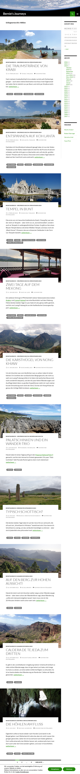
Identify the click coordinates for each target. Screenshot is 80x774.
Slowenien (28, 728)
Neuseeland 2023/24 (36, 436)
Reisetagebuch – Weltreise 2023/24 (17, 62)
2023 (66, 86)
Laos (28, 292)
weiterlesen (14, 87)
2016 (66, 99)
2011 (66, 109)
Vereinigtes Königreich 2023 (26, 508)
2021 (66, 90)
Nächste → (40, 762)
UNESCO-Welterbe (28, 753)
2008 (66, 114)
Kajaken (28, 164)
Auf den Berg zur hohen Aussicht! (28, 582)
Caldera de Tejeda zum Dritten (27, 652)
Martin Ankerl (68, 130)
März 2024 (69, 77)
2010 (66, 111)
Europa (10, 537)
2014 (66, 103)
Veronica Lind (68, 137)
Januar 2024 (68, 83)
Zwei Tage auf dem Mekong (22, 286)
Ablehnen (69, 769)
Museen (17, 240)
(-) (68, 66)
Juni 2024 (69, 75)
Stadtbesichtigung (29, 240)
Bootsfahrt (11, 164)
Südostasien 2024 (35, 62)
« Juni (66, 49)
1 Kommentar (37, 292)
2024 (66, 66)
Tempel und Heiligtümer (15, 242)
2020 (66, 92)
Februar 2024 (68, 80)
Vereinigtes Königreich (32, 515)
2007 (66, 116)
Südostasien (39, 94)
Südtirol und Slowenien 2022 (27, 720)
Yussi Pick (67, 141)
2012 (66, 107)
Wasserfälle (11, 398)
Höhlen (10, 94)
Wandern (47, 395)
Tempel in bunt (19, 209)
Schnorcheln (38, 164)
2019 (66, 94)
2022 (66, 88)
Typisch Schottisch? (24, 512)
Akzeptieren (55, 769)
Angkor (8, 300)
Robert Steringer (69, 133)
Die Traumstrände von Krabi (27, 68)
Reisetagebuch (11, 508)
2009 (66, 113)
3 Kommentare (41, 73)
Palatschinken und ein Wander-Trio (27, 442)
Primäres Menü (77, 13)
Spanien (28, 587)
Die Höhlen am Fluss (24, 724)
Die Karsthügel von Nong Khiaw (29, 362)
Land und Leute (30, 315)
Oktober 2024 (69, 68)
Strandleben (29, 94)
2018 (66, 96)
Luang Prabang (20, 300)
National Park (43, 455)
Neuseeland (31, 447)
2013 (66, 105)
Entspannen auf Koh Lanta (30, 136)
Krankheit (18, 94)
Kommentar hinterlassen (44, 367)
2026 (66, 62)
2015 (66, 101)
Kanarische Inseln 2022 (24, 576)
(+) (69, 62)
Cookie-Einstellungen (22, 772)
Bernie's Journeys (14, 13)
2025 (66, 64)
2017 (66, 98)
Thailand (29, 73)
